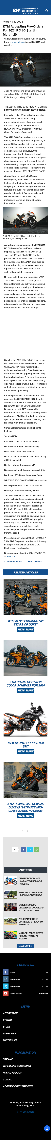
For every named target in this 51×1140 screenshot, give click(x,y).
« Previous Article (13, 561)
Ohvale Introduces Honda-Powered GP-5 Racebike (30, 881)
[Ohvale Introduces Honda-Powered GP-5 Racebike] (10, 880)
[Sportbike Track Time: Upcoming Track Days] (10, 894)
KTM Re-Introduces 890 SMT (25, 744)
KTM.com (11, 556)
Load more (24, 946)
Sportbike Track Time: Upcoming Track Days (31, 893)
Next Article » (35, 561)
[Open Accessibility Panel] (47, 1128)
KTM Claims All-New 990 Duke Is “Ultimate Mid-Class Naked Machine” (25, 807)
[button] (4, 11)
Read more (25, 629)
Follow (45, 979)
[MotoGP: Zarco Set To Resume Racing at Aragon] (10, 935)
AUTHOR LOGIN (25, 1112)
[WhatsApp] (36, 849)
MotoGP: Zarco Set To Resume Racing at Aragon (31, 936)
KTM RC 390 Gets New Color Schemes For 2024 (25, 683)
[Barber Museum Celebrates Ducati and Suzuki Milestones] (10, 907)
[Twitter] (30, 849)
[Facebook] (23, 849)
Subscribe (43, 993)
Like (46, 972)
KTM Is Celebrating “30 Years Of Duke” (25, 622)
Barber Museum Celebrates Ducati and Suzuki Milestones (31, 908)
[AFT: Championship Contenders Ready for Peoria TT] (10, 921)
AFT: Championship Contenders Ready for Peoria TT (31, 922)
